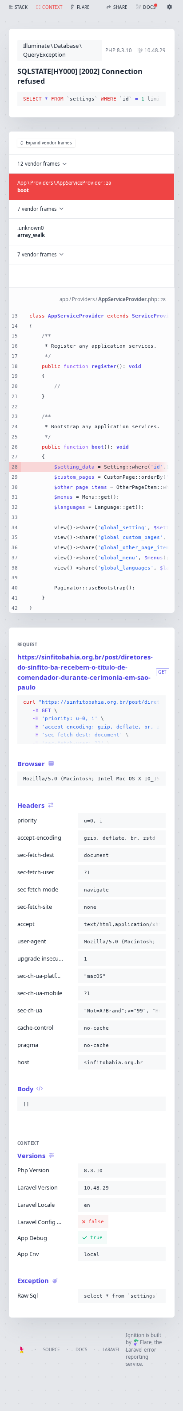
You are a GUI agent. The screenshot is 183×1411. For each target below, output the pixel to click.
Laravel (111, 1350)
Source (51, 1350)
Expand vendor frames (49, 143)
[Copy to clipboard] (157, 99)
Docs (81, 1350)
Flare (145, 1342)
